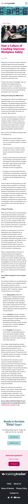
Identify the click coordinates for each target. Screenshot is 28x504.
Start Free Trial (14, 437)
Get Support (14, 464)
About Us (17, 484)
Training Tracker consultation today (10, 405)
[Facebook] (8, 497)
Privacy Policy (21, 488)
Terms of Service (7, 488)
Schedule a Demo (14, 443)
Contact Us (14, 493)
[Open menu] (26, 3)
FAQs (9, 484)
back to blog (6, 23)
